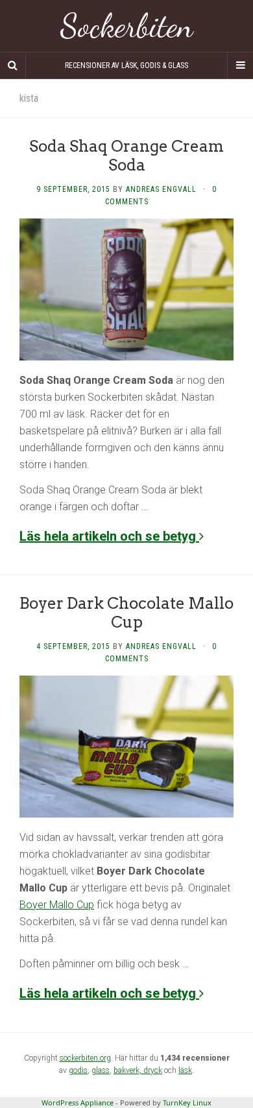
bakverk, (128, 1070)
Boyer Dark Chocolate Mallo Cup (126, 612)
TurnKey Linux (187, 1102)
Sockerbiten (126, 26)
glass (100, 1070)
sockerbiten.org (85, 1058)
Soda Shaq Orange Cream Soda (126, 155)
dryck (152, 1070)
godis (78, 1070)
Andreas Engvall (161, 189)
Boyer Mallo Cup (56, 905)
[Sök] (13, 65)
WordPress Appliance (78, 1102)
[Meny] (240, 65)
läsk (185, 1070)
